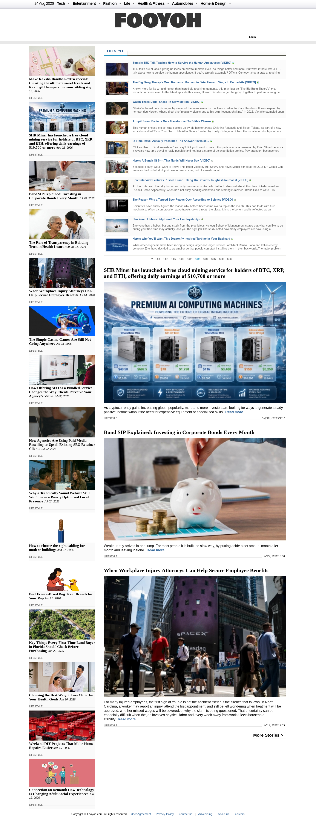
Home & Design (213, 3)
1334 (189, 259)
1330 (158, 259)
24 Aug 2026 (44, 3)
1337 (213, 259)
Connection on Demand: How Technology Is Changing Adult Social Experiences (61, 792)
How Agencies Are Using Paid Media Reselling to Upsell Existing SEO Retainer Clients (62, 444)
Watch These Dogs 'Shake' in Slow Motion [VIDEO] (166, 101)
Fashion (110, 3)
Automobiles (182, 3)
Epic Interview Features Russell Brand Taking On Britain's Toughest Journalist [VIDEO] (190, 180)
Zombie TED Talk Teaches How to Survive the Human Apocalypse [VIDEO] (182, 62)
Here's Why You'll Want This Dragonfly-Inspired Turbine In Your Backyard (181, 238)
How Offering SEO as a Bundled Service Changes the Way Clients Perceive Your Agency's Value (60, 392)
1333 (181, 259)
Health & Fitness (151, 3)
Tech (61, 3)
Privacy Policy (165, 814)
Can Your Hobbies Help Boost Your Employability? (166, 219)
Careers (240, 814)
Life (127, 3)
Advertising (205, 814)
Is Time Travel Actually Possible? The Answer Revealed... (171, 141)
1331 (166, 259)
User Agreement (141, 814)
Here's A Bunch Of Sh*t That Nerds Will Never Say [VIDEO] (171, 160)
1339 (229, 259)
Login (252, 37)
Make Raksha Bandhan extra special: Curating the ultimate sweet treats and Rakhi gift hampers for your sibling (59, 83)
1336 (205, 259)
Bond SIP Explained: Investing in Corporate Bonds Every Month (55, 196)
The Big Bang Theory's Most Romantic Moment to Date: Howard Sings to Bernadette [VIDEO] (194, 82)
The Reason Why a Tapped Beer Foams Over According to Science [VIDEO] (183, 199)
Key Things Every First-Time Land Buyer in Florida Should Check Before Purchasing (62, 647)
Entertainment (84, 3)
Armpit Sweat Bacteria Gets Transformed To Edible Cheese (172, 121)
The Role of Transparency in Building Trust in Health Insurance (58, 244)
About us (223, 814)
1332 (173, 259)
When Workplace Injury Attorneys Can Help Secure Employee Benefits (60, 293)
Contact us (185, 814)
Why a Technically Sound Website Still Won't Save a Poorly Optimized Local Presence (59, 497)
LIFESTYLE (36, 98)
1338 (221, 259)
